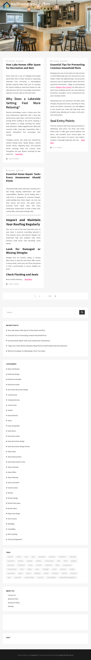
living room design (14, 513)
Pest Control (57, 148)
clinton (19, 557)
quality (72, 569)
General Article (13, 415)
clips (26, 557)
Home (10, 421)
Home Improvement (14, 457)
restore (46, 573)
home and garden (14, 426)
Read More (19, 154)
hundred (38, 565)
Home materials (13, 467)
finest (65, 561)
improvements (12, 569)
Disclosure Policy (14, 603)
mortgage (45, 569)
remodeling (11, 529)
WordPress (51, 655)
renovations (11, 573)
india (21, 569)
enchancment (49, 561)
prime (54, 569)
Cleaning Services (14, 400)
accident (10, 557)
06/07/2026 (11, 171)
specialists (18, 577)
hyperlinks (49, 565)
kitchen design (13, 498)
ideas (57, 565)
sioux (9, 577)
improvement (67, 565)
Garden (10, 410)
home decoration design (16, 441)
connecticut (62, 557)
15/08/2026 (11, 61)
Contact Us (12, 595)
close (33, 557)
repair (20, 573)
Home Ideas (12, 452)
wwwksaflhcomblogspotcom (67, 577)
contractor (73, 557)
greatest (73, 561)
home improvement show (16, 462)
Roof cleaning (12, 534)
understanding (29, 577)
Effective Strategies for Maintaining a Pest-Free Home (26, 351)
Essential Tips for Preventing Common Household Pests (67, 66)
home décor (12, 431)
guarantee (11, 565)
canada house (12, 395)
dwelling (29, 561)
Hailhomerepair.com (30, 4)
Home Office (12, 472)
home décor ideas (14, 436)
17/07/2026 (55, 61)
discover (20, 561)
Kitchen (10, 493)
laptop (29, 569)
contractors (11, 561)
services (64, 573)
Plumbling (11, 524)
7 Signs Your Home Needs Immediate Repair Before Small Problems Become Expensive (37, 346)
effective (38, 561)
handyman (21, 565)
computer (52, 557)
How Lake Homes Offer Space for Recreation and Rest (23, 66)
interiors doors (13, 488)
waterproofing (51, 577)
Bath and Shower (14, 369)
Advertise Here (13, 599)
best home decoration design (18, 390)
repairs (28, 573)
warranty (40, 577)
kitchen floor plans (14, 503)
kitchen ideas (12, 508)
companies (42, 557)
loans (37, 569)
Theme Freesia (43, 655)
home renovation (13, 482)
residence (37, 573)
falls (58, 561)
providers (63, 569)
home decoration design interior (19, 446)
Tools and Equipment (15, 539)
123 (50, 296)
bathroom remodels (14, 379)
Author (20, 61)
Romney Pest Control (63, 87)
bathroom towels (14, 384)
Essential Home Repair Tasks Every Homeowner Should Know (23, 177)
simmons (73, 573)
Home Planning (14, 159)
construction (12, 405)
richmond (55, 573)
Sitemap (11, 606)
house (30, 565)
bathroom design (13, 374)
